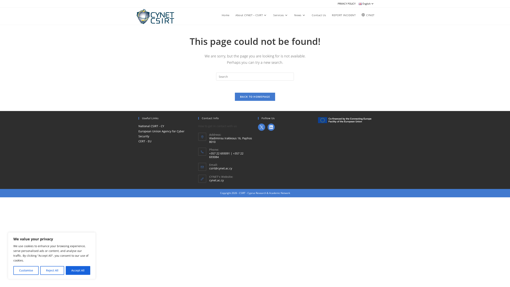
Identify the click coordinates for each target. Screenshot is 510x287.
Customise (26, 270)
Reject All (52, 270)
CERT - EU (144, 141)
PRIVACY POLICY (347, 3)
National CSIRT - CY (151, 126)
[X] (261, 127)
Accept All (77, 270)
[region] (52, 255)
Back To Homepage (255, 96)
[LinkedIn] (271, 127)
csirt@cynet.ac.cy (220, 168)
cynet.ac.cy (216, 180)
